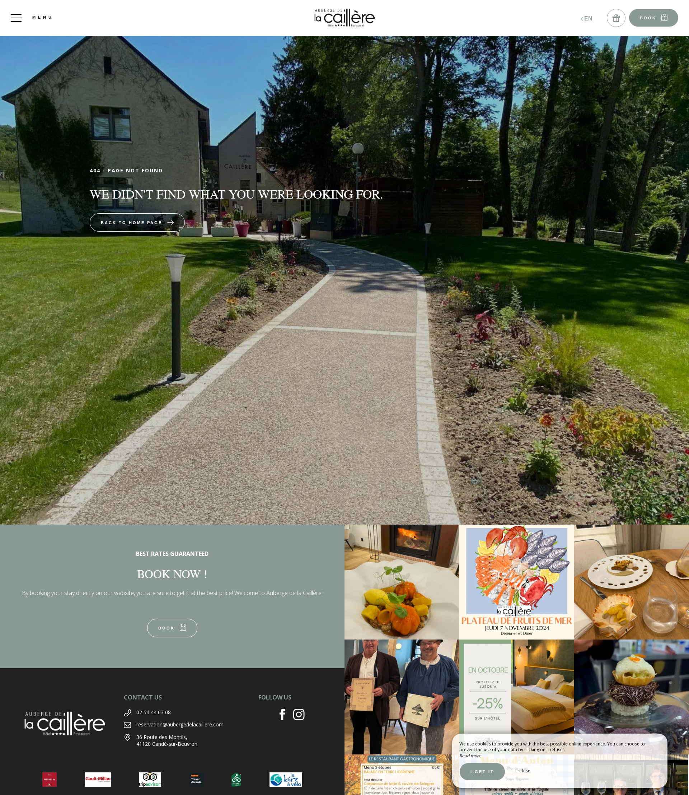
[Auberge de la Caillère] (344, 18)
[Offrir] (616, 18)
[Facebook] (285, 715)
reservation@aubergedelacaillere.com (180, 724)
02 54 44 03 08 (153, 712)
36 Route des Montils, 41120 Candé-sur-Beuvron (166, 741)
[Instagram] (301, 715)
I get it (482, 772)
